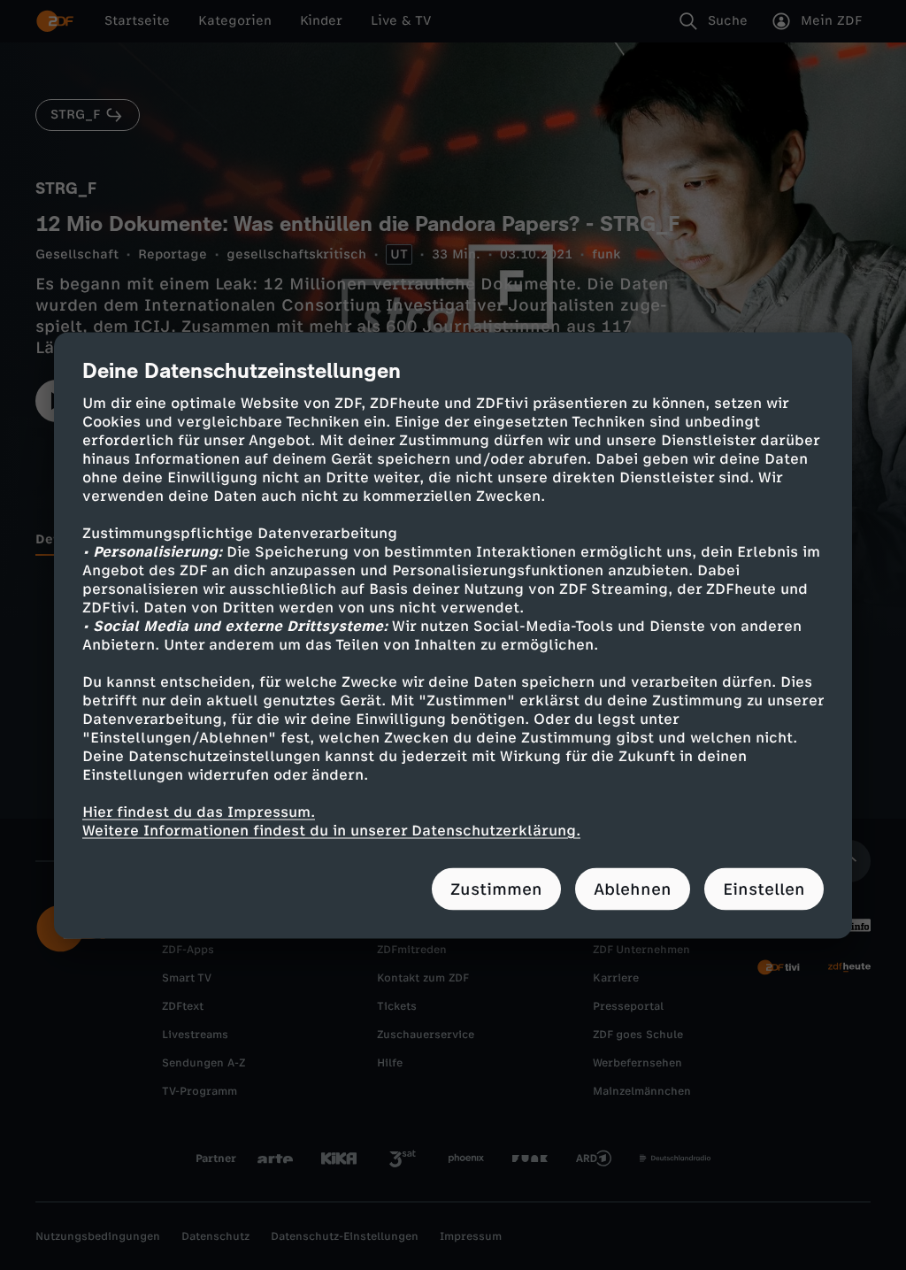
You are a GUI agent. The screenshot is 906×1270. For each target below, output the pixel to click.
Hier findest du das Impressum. (198, 811)
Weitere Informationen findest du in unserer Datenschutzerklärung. (331, 829)
